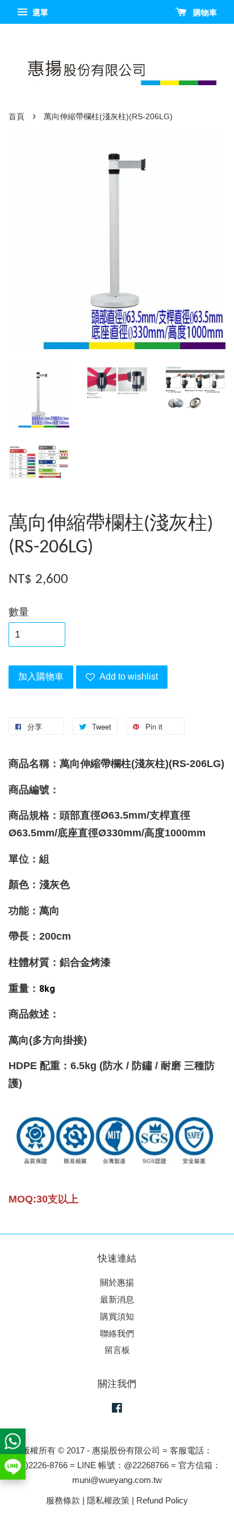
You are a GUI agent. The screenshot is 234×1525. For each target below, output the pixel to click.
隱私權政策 (108, 1500)
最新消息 (117, 1299)
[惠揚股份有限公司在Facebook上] (117, 1409)
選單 (39, 12)
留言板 (117, 1350)
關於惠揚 (117, 1282)
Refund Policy (162, 1500)
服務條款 (63, 1500)
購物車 (204, 12)
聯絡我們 (117, 1333)
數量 (19, 612)
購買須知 (117, 1316)
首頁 (16, 116)
